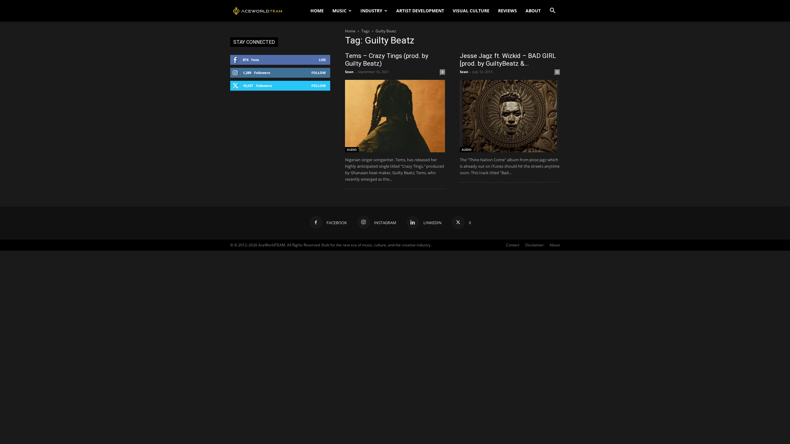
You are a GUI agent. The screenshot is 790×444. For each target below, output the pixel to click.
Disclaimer (534, 245)
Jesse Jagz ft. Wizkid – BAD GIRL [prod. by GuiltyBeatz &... (508, 59)
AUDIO (352, 149)
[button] (552, 11)
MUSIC (339, 11)
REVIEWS (507, 11)
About (555, 245)
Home (350, 31)
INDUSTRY (371, 11)
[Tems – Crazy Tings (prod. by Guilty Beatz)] (395, 116)
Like (322, 59)
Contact (512, 245)
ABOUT (533, 11)
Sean (349, 71)
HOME (317, 11)
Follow (318, 72)
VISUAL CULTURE (471, 11)
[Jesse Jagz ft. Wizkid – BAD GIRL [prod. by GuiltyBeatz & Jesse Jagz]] (510, 116)
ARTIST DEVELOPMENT (420, 11)
